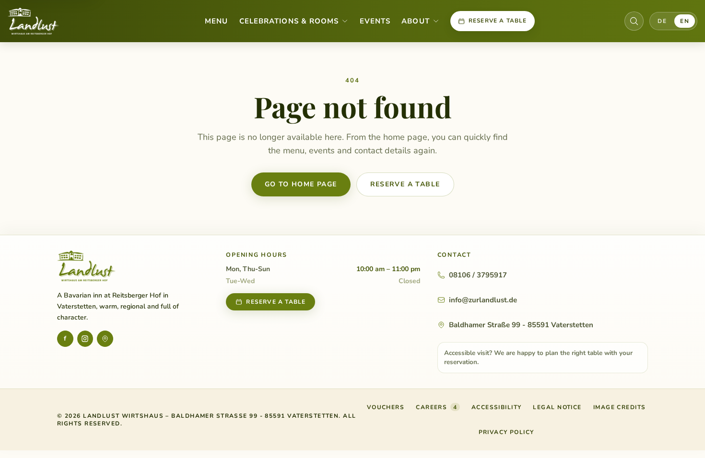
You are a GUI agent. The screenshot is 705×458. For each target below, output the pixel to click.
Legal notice (557, 407)
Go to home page (301, 184)
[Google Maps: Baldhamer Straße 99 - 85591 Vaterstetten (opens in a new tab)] (105, 339)
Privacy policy (506, 432)
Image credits (619, 407)
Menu (216, 21)
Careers (436, 407)
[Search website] (634, 21)
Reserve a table (498, 20)
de (662, 21)
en (684, 21)
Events (375, 21)
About (415, 21)
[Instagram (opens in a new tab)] (85, 339)
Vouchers (386, 409)
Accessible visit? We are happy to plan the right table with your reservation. (538, 357)
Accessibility (496, 407)
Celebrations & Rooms (289, 21)
